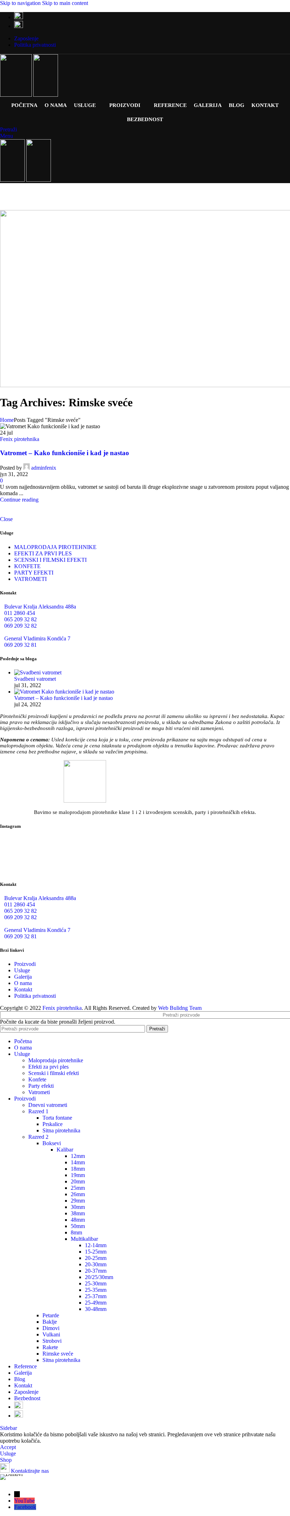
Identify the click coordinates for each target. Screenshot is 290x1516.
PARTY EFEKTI (33, 573)
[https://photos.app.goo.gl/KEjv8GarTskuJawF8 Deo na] (145, 850)
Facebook (25, 1507)
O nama (23, 983)
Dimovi (50, 1328)
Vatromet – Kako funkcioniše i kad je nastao (64, 453)
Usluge (22, 970)
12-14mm (95, 1245)
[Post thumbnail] (38, 672)
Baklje (49, 1322)
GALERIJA (208, 105)
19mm (78, 1175)
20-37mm (95, 1271)
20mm (78, 1181)
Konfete (37, 1079)
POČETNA (24, 105)
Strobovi (52, 1341)
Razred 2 (38, 1137)
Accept (8, 1447)
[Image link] (85, 801)
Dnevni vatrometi (47, 1105)
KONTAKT (265, 105)
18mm (78, 1169)
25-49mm (95, 1303)
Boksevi (51, 1143)
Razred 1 (38, 1111)
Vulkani (51, 1334)
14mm (78, 1162)
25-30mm (95, 1283)
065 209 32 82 (20, 619)
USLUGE (85, 105)
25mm (78, 1188)
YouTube (24, 1501)
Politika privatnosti (35, 996)
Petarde (50, 1315)
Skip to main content (65, 3)
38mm (78, 1213)
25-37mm (95, 1296)
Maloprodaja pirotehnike (55, 1060)
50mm (78, 1226)
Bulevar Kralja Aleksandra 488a (40, 607)
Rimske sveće (57, 1354)
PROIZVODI (124, 105)
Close (6, 519)
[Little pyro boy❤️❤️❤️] (242, 864)
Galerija (23, 977)
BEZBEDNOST (145, 119)
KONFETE (27, 566)
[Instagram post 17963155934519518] (145, 864)
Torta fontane (57, 1118)
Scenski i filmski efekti (53, 1073)
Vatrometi (39, 1092)
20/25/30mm (99, 1277)
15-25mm (95, 1252)
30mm (78, 1207)
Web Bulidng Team (180, 1008)
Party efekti (41, 1086)
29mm (78, 1201)
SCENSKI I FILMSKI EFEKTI (50, 560)
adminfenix (43, 468)
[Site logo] (16, 95)
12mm (78, 1156)
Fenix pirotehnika (19, 439)
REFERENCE (170, 105)
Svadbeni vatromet (35, 679)
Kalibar (65, 1150)
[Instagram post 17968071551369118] (242, 844)
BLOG (236, 105)
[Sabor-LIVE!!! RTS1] (48, 844)
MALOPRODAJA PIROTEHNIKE (55, 547)
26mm (78, 1194)
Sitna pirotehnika (61, 1130)
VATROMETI (30, 579)
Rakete (50, 1347)
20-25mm (95, 1258)
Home (7, 420)
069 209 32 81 (20, 645)
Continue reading (19, 500)
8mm (76, 1232)
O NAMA (56, 105)
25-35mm (95, 1290)
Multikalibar (84, 1239)
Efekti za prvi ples (48, 1067)
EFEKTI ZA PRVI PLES (43, 553)
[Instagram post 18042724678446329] (48, 864)
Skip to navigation (21, 3)
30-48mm (95, 1309)
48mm (78, 1220)
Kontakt (23, 989)
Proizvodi (25, 964)
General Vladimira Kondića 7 (37, 638)
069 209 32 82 (20, 626)
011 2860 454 (19, 613)
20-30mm (95, 1264)
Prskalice (52, 1124)
